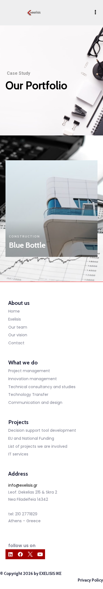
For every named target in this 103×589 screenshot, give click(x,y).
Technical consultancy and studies (42, 387)
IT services (18, 454)
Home (14, 311)
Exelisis (14, 319)
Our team (17, 327)
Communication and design (35, 402)
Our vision (17, 335)
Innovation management (32, 379)
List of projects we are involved (37, 446)
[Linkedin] (10, 554)
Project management (29, 371)
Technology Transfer (28, 394)
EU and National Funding (31, 438)
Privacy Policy (90, 580)
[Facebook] (20, 554)
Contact (16, 343)
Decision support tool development (42, 430)
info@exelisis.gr (22, 485)
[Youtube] (40, 554)
